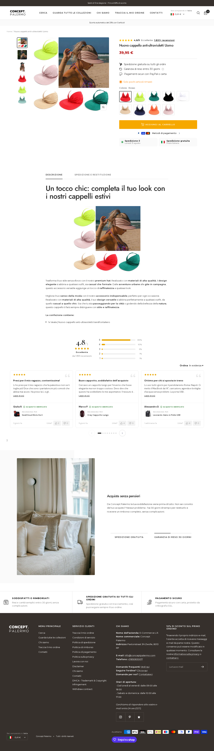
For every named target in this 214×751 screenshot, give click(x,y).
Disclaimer (78, 666)
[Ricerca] (198, 12)
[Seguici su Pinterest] (129, 717)
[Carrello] (205, 13)
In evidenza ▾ (196, 365)
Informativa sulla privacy (186, 654)
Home (9, 31)
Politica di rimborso (82, 647)
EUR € (178, 14)
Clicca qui (142, 670)
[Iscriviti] (202, 667)
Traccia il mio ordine (129, 13)
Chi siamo (103, 13)
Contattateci (146, 674)
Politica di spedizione (83, 642)
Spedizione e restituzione (93, 175)
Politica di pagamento (84, 652)
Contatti (156, 13)
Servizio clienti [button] (83, 626)
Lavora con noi (80, 661)
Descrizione (54, 175)
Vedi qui (145, 666)
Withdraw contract (82, 689)
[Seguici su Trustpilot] (139, 717)
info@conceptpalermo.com (140, 655)
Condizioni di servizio (83, 637)
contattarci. (172, 658)
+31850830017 (135, 659)
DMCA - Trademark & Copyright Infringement (89, 682)
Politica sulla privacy (83, 656)
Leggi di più (18, 395)
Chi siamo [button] (122, 626)
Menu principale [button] (49, 626)
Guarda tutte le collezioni (72, 13)
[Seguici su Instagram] (120, 717)
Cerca (43, 13)
